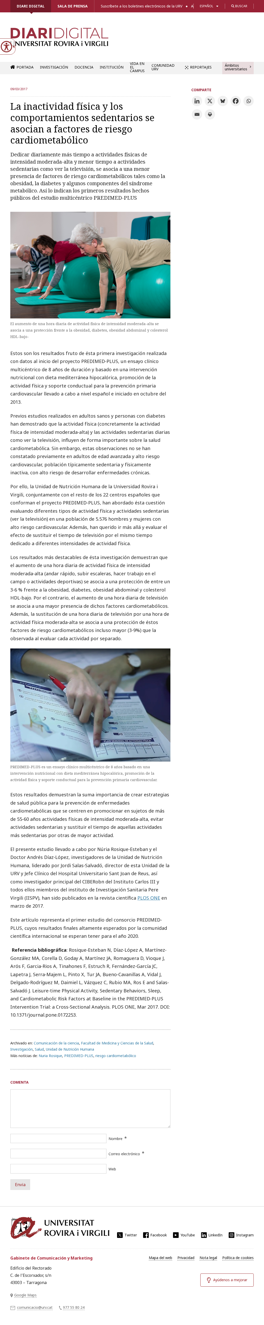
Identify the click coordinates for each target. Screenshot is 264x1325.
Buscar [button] (240, 6)
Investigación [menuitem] (54, 67)
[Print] (210, 114)
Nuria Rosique (50, 1055)
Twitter (131, 1235)
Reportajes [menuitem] (201, 67)
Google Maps (25, 1295)
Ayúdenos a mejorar (230, 1279)
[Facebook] (235, 101)
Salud (39, 1049)
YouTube (187, 1235)
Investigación (21, 1049)
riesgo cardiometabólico (115, 1055)
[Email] (197, 114)
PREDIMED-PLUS (78, 1055)
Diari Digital (31, 6)
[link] (59, 40)
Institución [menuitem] (111, 67)
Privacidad (185, 1257)
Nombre (115, 1138)
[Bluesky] (223, 101)
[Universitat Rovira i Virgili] (59, 1228)
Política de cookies (238, 1257)
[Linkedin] (197, 101)
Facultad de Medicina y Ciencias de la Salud (117, 1043)
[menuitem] (160, 1258)
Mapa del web (160, 1257)
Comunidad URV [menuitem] (163, 67)
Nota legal (208, 1257)
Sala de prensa (72, 6)
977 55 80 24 (74, 1307)
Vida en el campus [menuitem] (137, 67)
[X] (210, 101)
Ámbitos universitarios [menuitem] (236, 67)
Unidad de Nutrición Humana (70, 1049)
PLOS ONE (148, 898)
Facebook (158, 1235)
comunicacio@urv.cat (35, 1307)
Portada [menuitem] (25, 67)
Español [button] (206, 6)
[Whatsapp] (248, 101)
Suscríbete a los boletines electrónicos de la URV (141, 6)
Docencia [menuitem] (84, 67)
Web (112, 1169)
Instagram (245, 1235)
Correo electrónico (124, 1153)
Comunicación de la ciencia (56, 1043)
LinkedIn (215, 1235)
